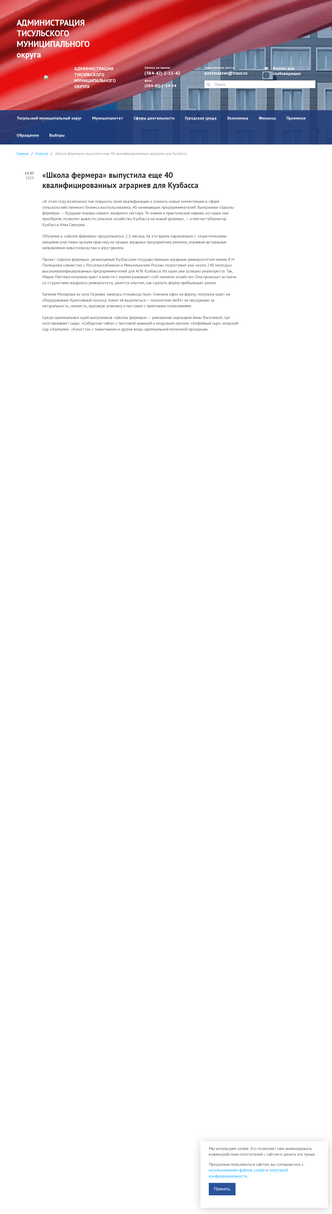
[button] (208, 84)
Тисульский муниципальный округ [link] (49, 118)
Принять (222, 1189)
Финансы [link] (267, 118)
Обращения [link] (28, 135)
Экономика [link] (237, 118)
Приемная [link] (296, 118)
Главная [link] (23, 153)
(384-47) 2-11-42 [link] (162, 73)
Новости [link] (41, 153)
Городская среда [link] (201, 118)
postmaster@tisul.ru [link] (225, 73)
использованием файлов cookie (237, 1170)
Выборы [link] (57, 135)
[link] (76, 77)
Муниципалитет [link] (107, 118)
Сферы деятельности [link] (154, 118)
